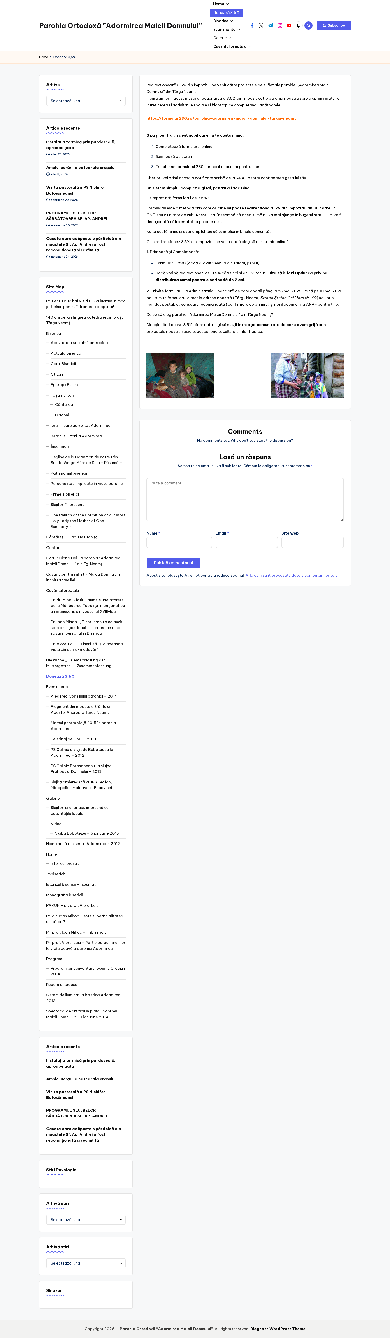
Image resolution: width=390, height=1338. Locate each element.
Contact (54, 547)
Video (56, 823)
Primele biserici (65, 494)
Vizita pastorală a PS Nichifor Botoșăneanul (75, 190)
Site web (290, 533)
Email (222, 533)
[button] (334, 25)
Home (51, 854)
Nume (153, 533)
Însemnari (60, 446)
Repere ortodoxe (61, 984)
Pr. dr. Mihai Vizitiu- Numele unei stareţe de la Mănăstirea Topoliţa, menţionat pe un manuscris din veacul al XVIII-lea (88, 605)
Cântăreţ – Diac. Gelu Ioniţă (72, 537)
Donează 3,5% (60, 676)
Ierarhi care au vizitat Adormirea (81, 425)
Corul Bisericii (63, 363)
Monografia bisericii (64, 895)
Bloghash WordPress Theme (278, 1328)
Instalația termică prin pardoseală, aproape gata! (80, 145)
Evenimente (57, 686)
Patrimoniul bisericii (69, 473)
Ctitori (57, 374)
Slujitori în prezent (67, 504)
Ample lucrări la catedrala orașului (81, 167)
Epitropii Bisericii (66, 384)
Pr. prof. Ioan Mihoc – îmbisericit (76, 932)
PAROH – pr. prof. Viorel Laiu (72, 905)
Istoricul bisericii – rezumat (71, 884)
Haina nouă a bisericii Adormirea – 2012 (83, 843)
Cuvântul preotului (63, 590)
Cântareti (64, 404)
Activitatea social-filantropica (79, 342)
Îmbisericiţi (56, 874)
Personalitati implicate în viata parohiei (87, 483)
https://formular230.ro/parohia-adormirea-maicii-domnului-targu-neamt (221, 118)
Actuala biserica (66, 353)
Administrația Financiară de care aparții (225, 291)
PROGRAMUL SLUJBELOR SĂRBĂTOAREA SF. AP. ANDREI (76, 216)
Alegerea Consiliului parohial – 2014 (84, 696)
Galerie (53, 798)
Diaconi (62, 415)
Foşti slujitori (62, 395)
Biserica (53, 333)
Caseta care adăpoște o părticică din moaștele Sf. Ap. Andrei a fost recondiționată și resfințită (83, 244)
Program (54, 958)
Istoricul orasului (66, 863)
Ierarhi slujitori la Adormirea (76, 436)
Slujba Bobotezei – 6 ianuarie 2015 (87, 833)
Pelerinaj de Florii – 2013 (73, 739)
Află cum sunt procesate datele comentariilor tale (292, 575)
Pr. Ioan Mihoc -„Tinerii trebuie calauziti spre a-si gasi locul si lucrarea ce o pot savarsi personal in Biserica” (87, 627)
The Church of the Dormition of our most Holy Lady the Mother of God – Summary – (88, 521)
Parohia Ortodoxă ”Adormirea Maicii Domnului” (120, 25)
